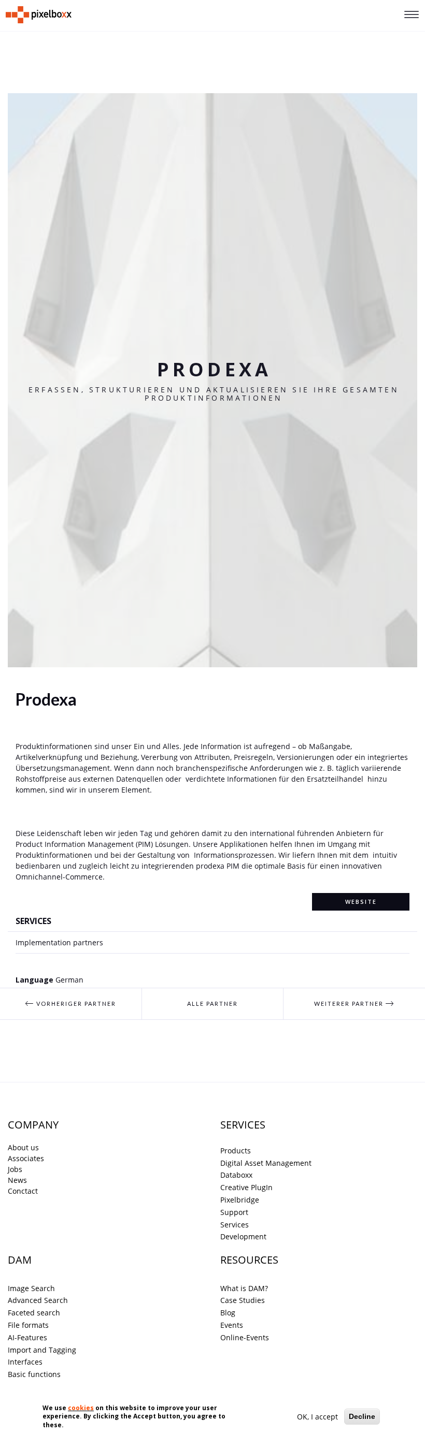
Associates (26, 1158)
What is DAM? (244, 1288)
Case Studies (242, 1300)
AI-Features (27, 1337)
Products (235, 1150)
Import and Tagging (42, 1350)
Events (231, 1325)
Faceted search (34, 1312)
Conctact (23, 1191)
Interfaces (25, 1362)
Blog (227, 1312)
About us (23, 1147)
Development (243, 1236)
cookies (81, 1407)
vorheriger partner (75, 1003)
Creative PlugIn (246, 1187)
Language (34, 980)
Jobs (15, 1169)
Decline (362, 1416)
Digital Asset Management (265, 1163)
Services (234, 1224)
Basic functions (34, 1374)
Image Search (31, 1288)
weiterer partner (350, 1003)
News (17, 1180)
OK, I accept (317, 1417)
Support (234, 1212)
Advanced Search (38, 1300)
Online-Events (244, 1337)
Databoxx (236, 1175)
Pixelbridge (239, 1200)
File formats (28, 1325)
